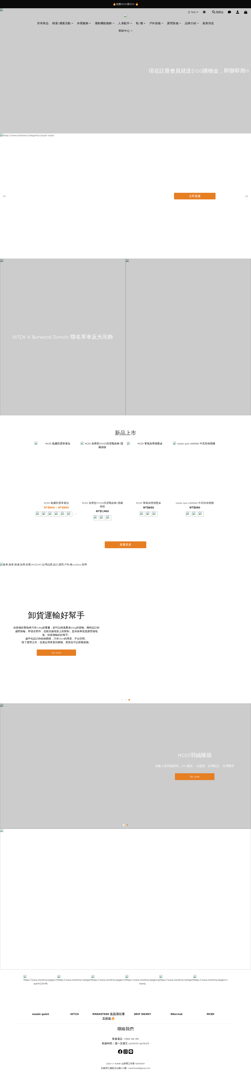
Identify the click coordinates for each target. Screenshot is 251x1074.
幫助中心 (124, 31)
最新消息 (208, 23)
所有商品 (43, 23)
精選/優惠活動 (61, 23)
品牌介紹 (190, 23)
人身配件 (124, 23)
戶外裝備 (155, 23)
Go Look (195, 776)
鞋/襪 (139, 23)
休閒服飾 (82, 23)
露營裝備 (172, 23)
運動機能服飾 (103, 23)
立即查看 (195, 196)
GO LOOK (56, 653)
